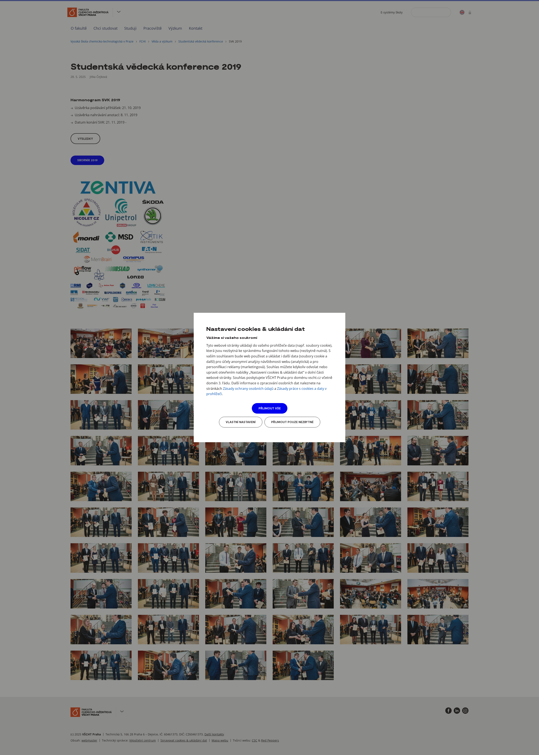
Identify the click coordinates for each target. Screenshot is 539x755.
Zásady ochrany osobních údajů (248, 388)
